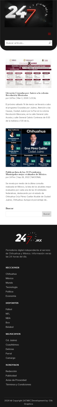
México (9, 278)
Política (9, 291)
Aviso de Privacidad (16, 380)
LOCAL (33, 98)
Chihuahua (11, 273)
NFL (8, 313)
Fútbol (9, 309)
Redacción (11, 371)
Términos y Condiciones (18, 384)
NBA (8, 318)
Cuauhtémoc (12, 344)
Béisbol (10, 327)
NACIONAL (36, 177)
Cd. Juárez (11, 340)
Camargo (10, 358)
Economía (11, 296)
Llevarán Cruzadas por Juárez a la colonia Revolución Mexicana (27, 94)
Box (8, 322)
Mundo (9, 282)
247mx (12, 98)
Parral (9, 353)
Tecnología (11, 287)
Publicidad (11, 375)
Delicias (10, 349)
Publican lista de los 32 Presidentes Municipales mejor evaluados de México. (26, 173)
